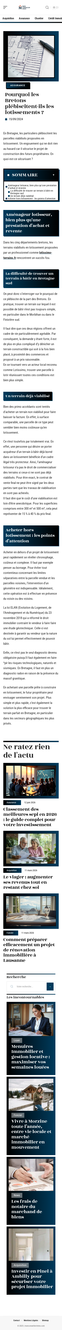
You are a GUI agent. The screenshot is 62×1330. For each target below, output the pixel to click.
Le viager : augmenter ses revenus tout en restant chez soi (28, 882)
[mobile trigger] (6, 7)
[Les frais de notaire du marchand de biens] (31, 1175)
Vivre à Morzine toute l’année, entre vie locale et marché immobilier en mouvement (31, 1134)
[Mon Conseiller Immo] (24, 7)
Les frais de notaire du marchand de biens (26, 1209)
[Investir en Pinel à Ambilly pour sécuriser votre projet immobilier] (31, 1244)
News (17, 1195)
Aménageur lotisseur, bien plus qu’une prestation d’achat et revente (32, 186)
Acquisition (12, 870)
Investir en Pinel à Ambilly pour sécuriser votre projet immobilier (32, 1279)
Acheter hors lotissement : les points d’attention (32, 198)
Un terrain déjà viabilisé (22, 196)
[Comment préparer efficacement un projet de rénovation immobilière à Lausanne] (31, 911)
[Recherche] (47, 7)
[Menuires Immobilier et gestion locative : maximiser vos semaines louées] (31, 1020)
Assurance (17, 85)
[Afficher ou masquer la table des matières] (46, 175)
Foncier (10, 933)
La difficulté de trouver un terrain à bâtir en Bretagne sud (31, 192)
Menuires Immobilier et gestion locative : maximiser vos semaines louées (30, 1057)
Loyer (17, 1040)
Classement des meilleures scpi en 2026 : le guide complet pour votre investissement (30, 817)
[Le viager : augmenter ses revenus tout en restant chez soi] (31, 849)
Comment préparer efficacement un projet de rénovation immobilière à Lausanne (29, 950)
